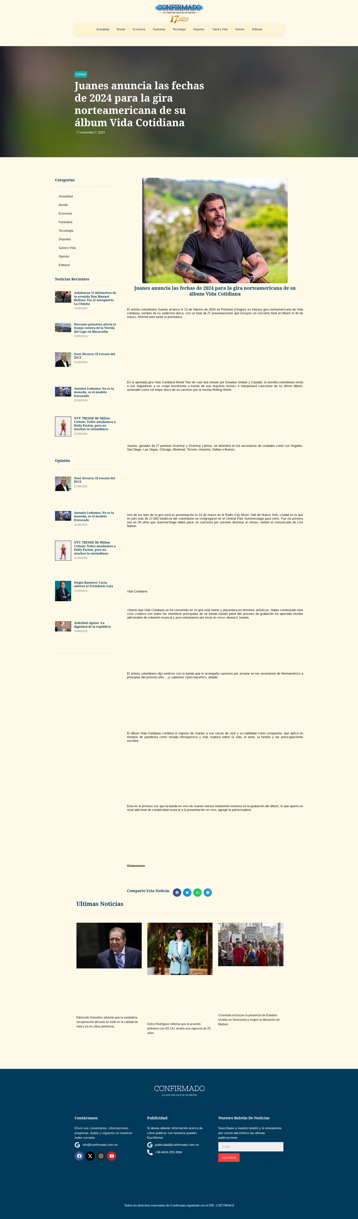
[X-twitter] (90, 1156)
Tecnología (179, 29)
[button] (81, 74)
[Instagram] (101, 1156)
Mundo (121, 29)
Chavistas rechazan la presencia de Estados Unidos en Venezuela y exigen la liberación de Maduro (249, 1020)
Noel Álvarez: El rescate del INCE (94, 356)
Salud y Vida (219, 29)
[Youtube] (111, 1156)
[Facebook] (79, 1156)
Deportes (199, 29)
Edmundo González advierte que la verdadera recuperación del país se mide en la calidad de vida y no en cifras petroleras (107, 1022)
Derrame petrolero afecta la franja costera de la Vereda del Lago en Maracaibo (95, 328)
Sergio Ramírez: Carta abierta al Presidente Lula (93, 584)
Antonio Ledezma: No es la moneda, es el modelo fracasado (94, 392)
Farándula (159, 29)
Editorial (257, 29)
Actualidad (102, 29)
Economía (139, 29)
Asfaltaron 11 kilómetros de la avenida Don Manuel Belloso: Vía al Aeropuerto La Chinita (95, 298)
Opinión (239, 29)
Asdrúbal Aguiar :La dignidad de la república (92, 625)
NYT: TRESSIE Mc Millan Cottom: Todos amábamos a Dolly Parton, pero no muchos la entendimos (95, 423)
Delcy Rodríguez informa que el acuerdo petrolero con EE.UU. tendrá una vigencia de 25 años (179, 1028)
